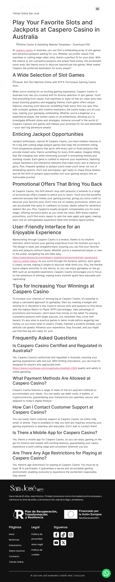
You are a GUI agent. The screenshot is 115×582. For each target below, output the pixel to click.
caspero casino (24, 50)
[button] (106, 573)
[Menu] (97, 9)
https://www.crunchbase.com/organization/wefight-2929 (45, 368)
